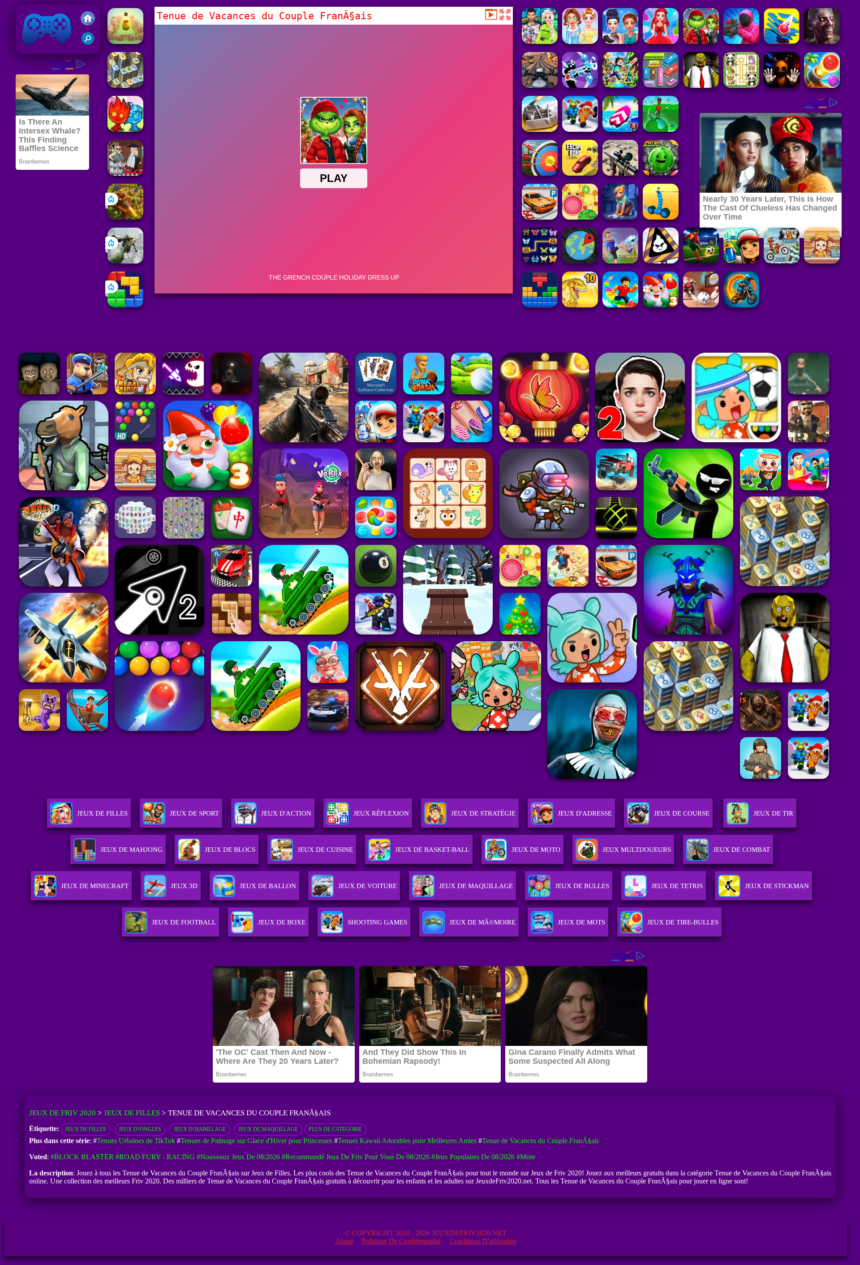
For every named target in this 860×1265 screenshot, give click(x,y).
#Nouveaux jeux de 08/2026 (238, 1157)
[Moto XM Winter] (782, 261)
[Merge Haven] (620, 217)
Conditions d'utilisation (483, 1241)
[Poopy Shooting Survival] (741, 41)
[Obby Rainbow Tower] (620, 305)
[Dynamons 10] (580, 305)
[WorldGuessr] (580, 261)
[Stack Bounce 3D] (782, 41)
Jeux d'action (286, 813)
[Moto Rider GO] (540, 85)
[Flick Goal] (620, 261)
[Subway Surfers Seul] (741, 261)
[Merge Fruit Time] (661, 173)
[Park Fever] (661, 85)
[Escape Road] (580, 173)
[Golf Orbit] (661, 129)
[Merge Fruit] (580, 217)
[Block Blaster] (125, 305)
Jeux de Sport (194, 813)
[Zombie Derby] (540, 129)
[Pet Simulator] (125, 41)
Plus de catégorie (335, 1129)
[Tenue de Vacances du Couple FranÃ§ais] (701, 41)
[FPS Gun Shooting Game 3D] (580, 129)
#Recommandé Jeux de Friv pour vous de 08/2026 (356, 1157)
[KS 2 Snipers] (125, 261)
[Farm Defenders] (125, 217)
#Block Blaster (82, 1157)
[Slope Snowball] (701, 305)
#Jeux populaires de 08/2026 (473, 1157)
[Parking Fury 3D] (540, 217)
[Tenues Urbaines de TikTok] (540, 41)
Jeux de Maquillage (268, 1129)
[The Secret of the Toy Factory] (782, 85)
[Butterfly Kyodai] (540, 261)
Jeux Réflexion (381, 813)
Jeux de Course (682, 813)
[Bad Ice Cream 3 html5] (661, 261)
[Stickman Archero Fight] (580, 85)
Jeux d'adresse (585, 813)
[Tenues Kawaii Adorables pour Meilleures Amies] (580, 41)
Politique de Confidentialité (401, 1241)
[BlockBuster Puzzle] (540, 305)
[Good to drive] (125, 85)
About (344, 1241)
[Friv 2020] (88, 19)
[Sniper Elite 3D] (620, 173)
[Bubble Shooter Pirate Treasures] (822, 85)
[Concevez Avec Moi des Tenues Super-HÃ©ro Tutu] (661, 41)
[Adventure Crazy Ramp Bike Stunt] (741, 305)
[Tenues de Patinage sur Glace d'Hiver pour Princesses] (620, 41)
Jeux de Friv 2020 (62, 1113)
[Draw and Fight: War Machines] (661, 217)
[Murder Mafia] (125, 173)
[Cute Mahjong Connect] (741, 85)
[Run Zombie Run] (822, 41)
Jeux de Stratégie (483, 813)
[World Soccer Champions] (701, 261)
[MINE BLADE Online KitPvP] (620, 85)
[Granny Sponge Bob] (701, 85)
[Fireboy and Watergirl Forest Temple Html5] (125, 129)
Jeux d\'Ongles (140, 1129)
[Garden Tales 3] (661, 305)
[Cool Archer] (540, 173)
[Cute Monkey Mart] (822, 261)
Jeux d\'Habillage (200, 1129)
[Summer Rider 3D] (620, 129)
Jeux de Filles (102, 813)
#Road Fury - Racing (155, 1157)
